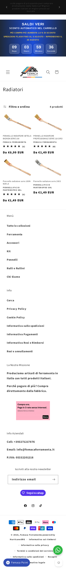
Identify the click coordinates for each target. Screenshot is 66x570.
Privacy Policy (16, 309)
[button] (8, 72)
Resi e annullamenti (20, 351)
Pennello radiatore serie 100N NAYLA (16, 182)
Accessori (13, 243)
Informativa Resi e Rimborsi (25, 342)
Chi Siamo (13, 277)
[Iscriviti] (53, 479)
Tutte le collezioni (18, 226)
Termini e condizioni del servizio (35, 550)
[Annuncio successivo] (59, 7)
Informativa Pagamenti (22, 334)
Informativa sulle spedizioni (25, 326)
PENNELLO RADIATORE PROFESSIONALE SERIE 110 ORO (47, 137)
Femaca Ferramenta (31, 534)
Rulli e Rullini (16, 268)
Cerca (10, 300)
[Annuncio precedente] (6, 7)
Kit (9, 251)
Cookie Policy (16, 317)
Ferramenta (15, 234)
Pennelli (12, 259)
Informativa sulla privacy (35, 545)
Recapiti (52, 556)
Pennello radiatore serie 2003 (47, 181)
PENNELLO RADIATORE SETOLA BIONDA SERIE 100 (17, 137)
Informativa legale (35, 562)
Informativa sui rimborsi (42, 539)
